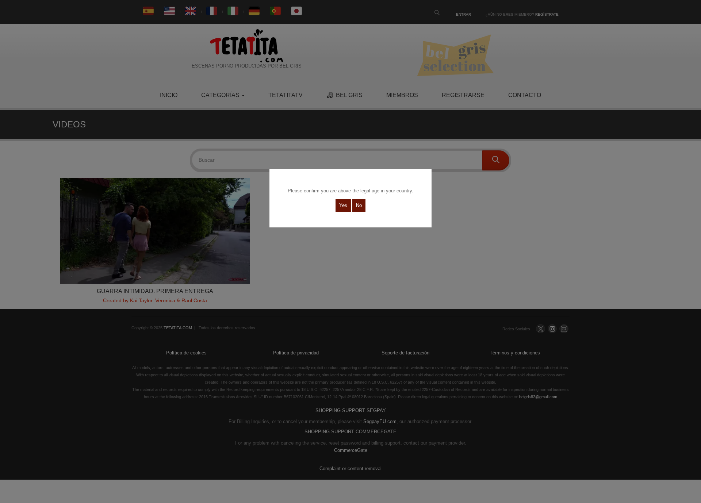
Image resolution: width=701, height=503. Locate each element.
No (359, 205)
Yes (343, 205)
